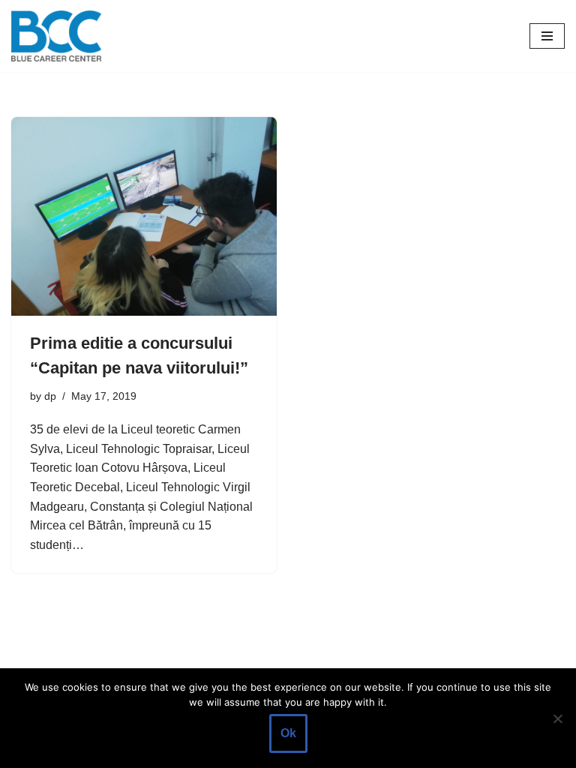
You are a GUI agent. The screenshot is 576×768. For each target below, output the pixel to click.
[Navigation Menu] (547, 36)
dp (50, 396)
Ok (288, 733)
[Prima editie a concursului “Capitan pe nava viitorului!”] (144, 216)
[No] (557, 718)
